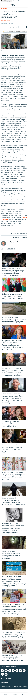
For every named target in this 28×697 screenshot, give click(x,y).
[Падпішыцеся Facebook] (6, 670)
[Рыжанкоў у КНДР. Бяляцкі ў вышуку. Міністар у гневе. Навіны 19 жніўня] (14, 413)
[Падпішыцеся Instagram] (24, 670)
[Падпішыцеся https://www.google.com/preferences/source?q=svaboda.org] (2, 670)
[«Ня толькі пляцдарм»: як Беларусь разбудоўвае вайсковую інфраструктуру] (14, 647)
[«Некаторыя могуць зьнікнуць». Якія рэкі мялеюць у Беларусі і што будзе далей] (14, 308)
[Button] (14, 27)
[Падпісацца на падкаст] (16, 670)
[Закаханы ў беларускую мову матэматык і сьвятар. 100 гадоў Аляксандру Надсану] (14, 623)
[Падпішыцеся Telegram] (2, 674)
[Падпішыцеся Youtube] (13, 670)
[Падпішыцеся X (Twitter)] (9, 670)
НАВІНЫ (6, 695)
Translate (6, 3)
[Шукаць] (22, 695)
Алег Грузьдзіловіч (6, 20)
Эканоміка (4, 8)
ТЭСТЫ (15, 695)
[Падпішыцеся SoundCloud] (20, 670)
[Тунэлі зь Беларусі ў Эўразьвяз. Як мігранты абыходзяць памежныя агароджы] (14, 542)
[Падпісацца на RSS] (6, 674)
